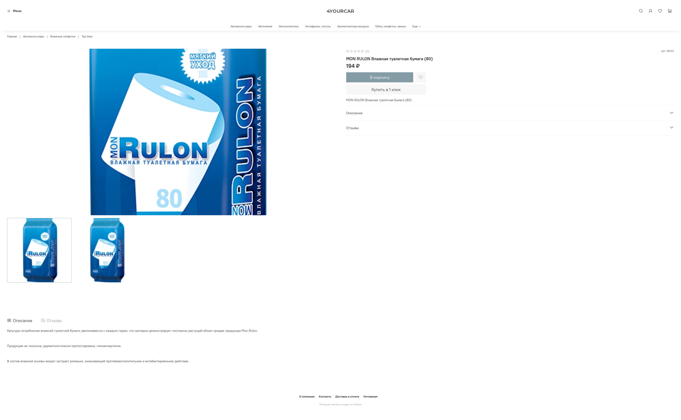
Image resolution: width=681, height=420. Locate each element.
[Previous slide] (13, 132)
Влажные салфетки (62, 36)
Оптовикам (370, 396)
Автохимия (265, 26)
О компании (307, 396)
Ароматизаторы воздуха (353, 26)
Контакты (325, 396)
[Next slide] (335, 132)
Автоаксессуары (241, 26)
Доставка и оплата (347, 396)
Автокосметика (288, 26)
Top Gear (87, 36)
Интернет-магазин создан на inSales (340, 404)
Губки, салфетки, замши (390, 26)
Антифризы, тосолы (318, 26)
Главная (12, 36)
